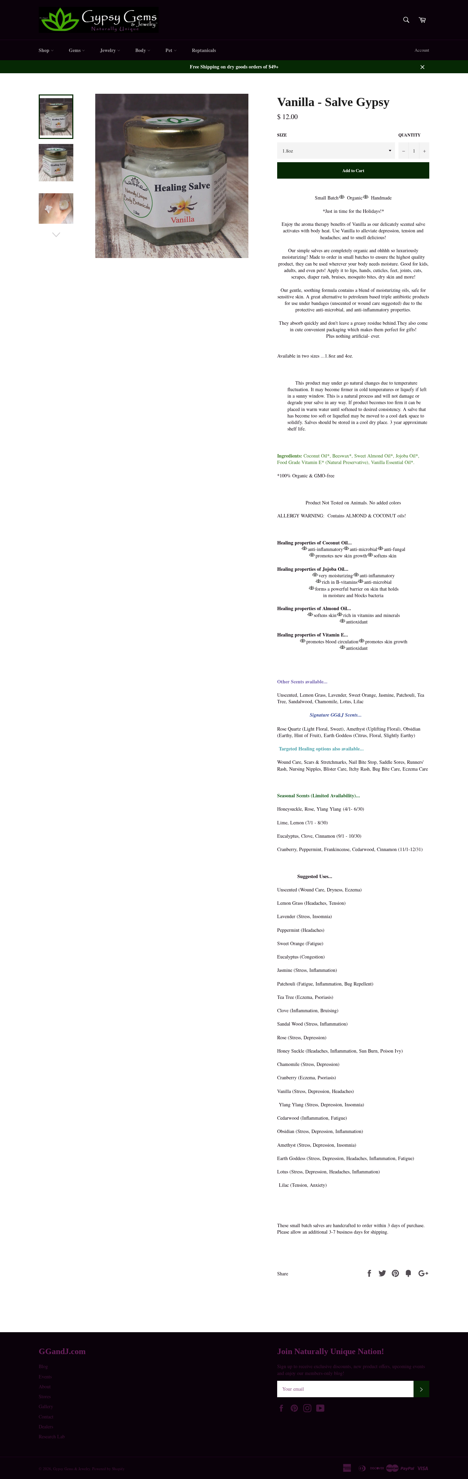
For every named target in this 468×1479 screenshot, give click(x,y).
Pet (169, 50)
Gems (75, 50)
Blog (43, 1366)
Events (45, 1376)
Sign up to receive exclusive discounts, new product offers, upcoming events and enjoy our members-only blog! (351, 1369)
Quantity (409, 135)
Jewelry (108, 50)
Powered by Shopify (108, 1468)
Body (141, 50)
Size (282, 135)
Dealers (46, 1426)
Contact (46, 1416)
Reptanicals (204, 50)
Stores (45, 1396)
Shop (45, 50)
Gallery (46, 1406)
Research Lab (52, 1436)
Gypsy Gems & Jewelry (71, 1468)
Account (422, 50)
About (45, 1386)
